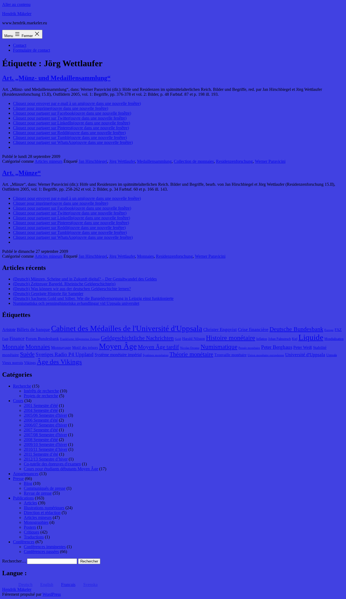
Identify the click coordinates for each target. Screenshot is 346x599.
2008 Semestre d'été (41, 439)
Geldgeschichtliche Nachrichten (137, 338)
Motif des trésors (85, 348)
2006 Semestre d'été (41, 420)
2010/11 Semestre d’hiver (45, 449)
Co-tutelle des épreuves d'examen (52, 464)
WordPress (51, 594)
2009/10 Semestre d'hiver (45, 444)
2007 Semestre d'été (41, 430)
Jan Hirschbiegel (93, 161)
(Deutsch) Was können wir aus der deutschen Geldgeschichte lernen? (72, 288)
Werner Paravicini (270, 161)
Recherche (22, 386)
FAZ (338, 330)
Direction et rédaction (42, 512)
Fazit (5, 339)
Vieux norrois (12, 363)
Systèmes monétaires (155, 355)
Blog (28, 483)
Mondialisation (334, 339)
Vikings (30, 363)
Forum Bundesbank (42, 338)
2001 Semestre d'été (41, 405)
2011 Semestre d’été (41, 454)
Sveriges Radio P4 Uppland (65, 354)
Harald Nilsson (193, 339)
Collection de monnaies (194, 161)
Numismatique (219, 346)
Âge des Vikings (59, 361)
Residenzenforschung (234, 161)
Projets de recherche (41, 395)
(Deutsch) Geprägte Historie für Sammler (48, 293)
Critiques (31, 532)
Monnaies (145, 256)
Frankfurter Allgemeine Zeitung (80, 338)
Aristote (9, 329)
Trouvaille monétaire (230, 355)
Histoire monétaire (230, 337)
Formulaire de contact (31, 50)
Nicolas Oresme (189, 347)
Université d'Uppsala (305, 354)
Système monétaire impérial (118, 354)
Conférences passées (41, 551)
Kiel (294, 339)
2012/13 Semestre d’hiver (46, 459)
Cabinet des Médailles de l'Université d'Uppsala (126, 328)
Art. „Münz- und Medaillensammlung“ (56, 77)
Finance (17, 338)
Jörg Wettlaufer (122, 161)
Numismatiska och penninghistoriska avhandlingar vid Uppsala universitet (76, 303)
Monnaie (13, 346)
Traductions (34, 537)
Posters (30, 527)
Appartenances (25, 473)
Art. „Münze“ (21, 172)
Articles (30, 503)
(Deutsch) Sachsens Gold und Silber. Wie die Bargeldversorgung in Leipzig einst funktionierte (93, 298)
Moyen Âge (118, 346)
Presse (18, 478)
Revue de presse (38, 493)
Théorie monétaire (191, 354)
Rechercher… (14, 561)
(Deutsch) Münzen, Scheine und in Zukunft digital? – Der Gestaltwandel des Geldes (85, 279)
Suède (27, 354)
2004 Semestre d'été (41, 410)
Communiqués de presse (44, 488)
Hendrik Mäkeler (16, 13)
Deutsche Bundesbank (296, 329)
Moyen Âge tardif (158, 347)
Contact (19, 45)
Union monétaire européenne (266, 355)
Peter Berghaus (276, 347)
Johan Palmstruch (279, 339)
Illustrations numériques (44, 507)
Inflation (261, 339)
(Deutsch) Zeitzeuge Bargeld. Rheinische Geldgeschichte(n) (64, 284)
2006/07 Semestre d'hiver (45, 425)
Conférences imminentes (45, 546)
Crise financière (253, 329)
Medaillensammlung (154, 161)
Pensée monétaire (249, 347)
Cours (18, 400)
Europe (329, 330)
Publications (23, 498)
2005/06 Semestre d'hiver (45, 415)
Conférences (23, 542)
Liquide (310, 337)
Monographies (36, 522)
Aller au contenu (16, 4)
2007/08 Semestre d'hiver (45, 434)
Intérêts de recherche (41, 391)
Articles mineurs (48, 161)
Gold (178, 338)
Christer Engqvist (220, 329)
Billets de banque (33, 329)
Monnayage (61, 347)
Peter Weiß (302, 347)
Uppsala (331, 355)
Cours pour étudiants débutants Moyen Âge (61, 468)
